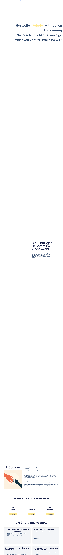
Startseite (22, 25)
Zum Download (12, 514)
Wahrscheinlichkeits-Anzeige (39, 35)
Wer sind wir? (52, 40)
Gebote (37, 25)
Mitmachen (53, 25)
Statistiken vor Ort (26, 40)
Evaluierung (53, 30)
